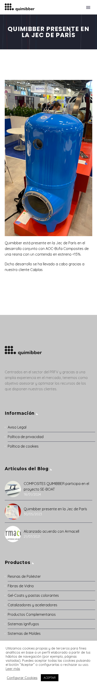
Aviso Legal (17, 427)
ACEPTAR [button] (50, 677)
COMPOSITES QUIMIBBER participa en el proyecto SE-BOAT (56, 486)
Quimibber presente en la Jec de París (55, 509)
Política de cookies (23, 446)
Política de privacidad (26, 436)
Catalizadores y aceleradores (32, 605)
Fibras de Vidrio (21, 586)
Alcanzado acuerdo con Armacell (51, 531)
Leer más (13, 669)
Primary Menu (88, 7)
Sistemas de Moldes (24, 633)
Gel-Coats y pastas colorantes (33, 595)
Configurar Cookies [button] (22, 678)
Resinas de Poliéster (24, 576)
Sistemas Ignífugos (23, 624)
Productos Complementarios (32, 614)
